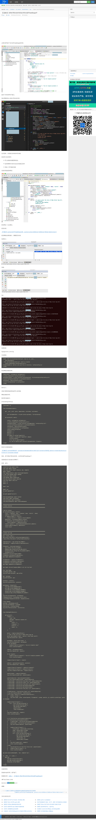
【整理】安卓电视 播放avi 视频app (45, 811)
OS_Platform (18, 9)
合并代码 (12, 783)
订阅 (93, 2)
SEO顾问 (72, 75)
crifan (8, 15)
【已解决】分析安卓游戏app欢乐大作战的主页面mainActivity (17, 811)
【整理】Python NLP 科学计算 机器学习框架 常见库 (49, 804)
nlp (8, 783)
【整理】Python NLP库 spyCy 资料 (11, 802)
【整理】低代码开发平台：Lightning (45, 806)
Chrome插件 (72, 73)
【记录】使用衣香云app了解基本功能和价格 (13, 806)
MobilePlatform (25, 9)
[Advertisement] (21, 28)
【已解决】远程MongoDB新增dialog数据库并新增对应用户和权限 (20, 790)
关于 (22, 2)
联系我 (16, 2)
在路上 (4, 2)
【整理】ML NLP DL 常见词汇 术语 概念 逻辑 (14, 800)
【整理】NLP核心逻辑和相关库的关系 (12, 804)
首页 (11, 2)
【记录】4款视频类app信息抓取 (10, 809)
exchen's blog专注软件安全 (88, 73)
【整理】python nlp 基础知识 (43, 800)
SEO (41, 816)
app (30, 9)
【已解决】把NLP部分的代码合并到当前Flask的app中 (19, 13)
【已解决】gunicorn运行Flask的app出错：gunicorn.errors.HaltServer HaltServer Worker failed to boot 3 (29, 232)
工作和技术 (12, 9)
